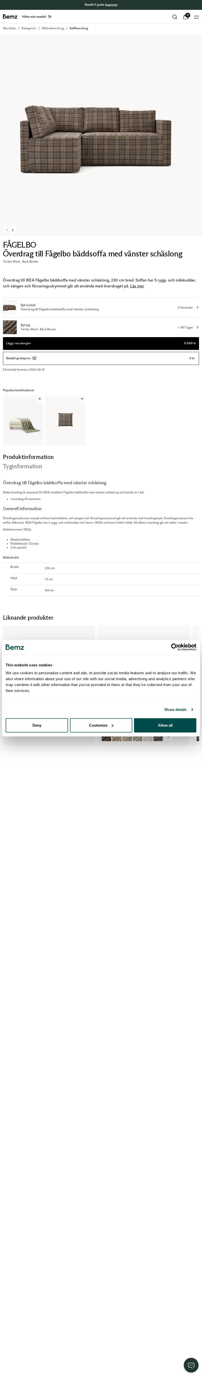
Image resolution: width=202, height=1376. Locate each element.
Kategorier (28, 28)
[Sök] (174, 17)
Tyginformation (22, 466)
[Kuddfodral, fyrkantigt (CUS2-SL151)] (137, 736)
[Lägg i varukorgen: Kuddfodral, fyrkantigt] (82, 399)
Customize (98, 725)
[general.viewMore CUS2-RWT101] (168, 736)
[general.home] (10, 16)
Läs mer (137, 286)
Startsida (9, 28)
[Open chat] (191, 1365)
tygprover (111, 5)
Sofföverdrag (78, 28)
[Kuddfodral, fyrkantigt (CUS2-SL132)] (127, 736)
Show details (175, 709)
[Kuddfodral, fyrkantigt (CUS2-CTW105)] (158, 736)
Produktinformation (28, 457)
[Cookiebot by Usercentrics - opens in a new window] (174, 647)
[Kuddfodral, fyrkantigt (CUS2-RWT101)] (106, 736)
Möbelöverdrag (53, 28)
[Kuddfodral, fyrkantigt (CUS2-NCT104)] (116, 736)
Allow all (165, 725)
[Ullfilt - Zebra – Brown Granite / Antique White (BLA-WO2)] (11, 736)
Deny (37, 725)
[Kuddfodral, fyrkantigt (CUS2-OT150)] (147, 736)
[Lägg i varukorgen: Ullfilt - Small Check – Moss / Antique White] (39, 399)
